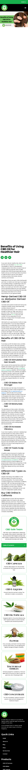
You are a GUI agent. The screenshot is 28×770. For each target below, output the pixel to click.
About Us (5, 741)
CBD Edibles (6, 766)
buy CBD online (18, 265)
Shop (4, 747)
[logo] (4, 8)
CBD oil (13, 314)
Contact (5, 754)
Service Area (6, 751)
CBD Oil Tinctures (7, 763)
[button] (25, 7)
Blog (4, 744)
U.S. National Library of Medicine (9, 460)
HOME (4, 738)
